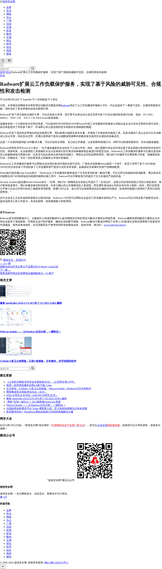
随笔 (8, 53)
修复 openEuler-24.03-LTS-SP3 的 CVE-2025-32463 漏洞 (31, 303)
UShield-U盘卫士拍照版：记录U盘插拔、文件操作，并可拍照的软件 (38, 361)
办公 (8, 17)
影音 (8, 30)
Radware (65, 105)
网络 (8, 14)
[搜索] (3, 60)
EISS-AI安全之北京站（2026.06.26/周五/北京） (32, 395)
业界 (8, 7)
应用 (8, 27)
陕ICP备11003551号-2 (56, 562)
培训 (8, 24)
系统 (8, 50)
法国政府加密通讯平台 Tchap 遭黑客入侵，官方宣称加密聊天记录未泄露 (46, 408)
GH (5, 497)
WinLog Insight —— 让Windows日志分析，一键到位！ (30, 331)
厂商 (8, 20)
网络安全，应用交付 (14, 260)
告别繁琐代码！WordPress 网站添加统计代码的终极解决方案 (39, 411)
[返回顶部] (3, 566)
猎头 (8, 40)
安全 (8, 10)
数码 (8, 34)
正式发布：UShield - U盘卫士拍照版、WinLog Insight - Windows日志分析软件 (48, 388)
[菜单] (9, 60)
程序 (8, 44)
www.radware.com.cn (115, 225)
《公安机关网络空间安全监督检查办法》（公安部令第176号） (41, 382)
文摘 (8, 37)
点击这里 (108, 425)
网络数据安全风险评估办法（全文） (26, 392)
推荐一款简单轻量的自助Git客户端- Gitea (29, 385)
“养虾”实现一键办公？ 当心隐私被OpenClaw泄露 (33, 401)
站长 (8, 47)
